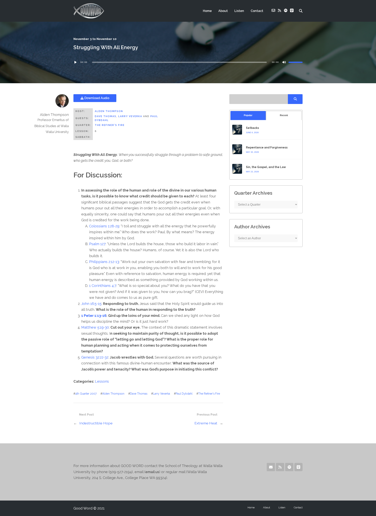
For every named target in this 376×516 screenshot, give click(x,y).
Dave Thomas (105, 116)
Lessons (102, 381)
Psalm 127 (97, 244)
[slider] (295, 62)
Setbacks (252, 127)
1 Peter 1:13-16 (93, 316)
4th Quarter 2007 (86, 393)
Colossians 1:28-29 (104, 226)
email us (152, 472)
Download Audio (96, 98)
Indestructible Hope (96, 423)
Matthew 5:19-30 (95, 327)
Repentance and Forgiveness (266, 147)
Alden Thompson (109, 111)
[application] (188, 62)
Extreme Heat (205, 423)
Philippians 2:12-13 (104, 262)
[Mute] (284, 62)
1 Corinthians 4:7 (102, 286)
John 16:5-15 (91, 304)
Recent (284, 115)
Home (207, 11)
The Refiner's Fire (110, 125)
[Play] (75, 62)
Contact (257, 11)
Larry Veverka (130, 116)
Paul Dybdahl (184, 393)
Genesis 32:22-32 (94, 357)
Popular (248, 115)
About (223, 11)
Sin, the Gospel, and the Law (266, 167)
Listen (239, 11)
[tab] (248, 115)
